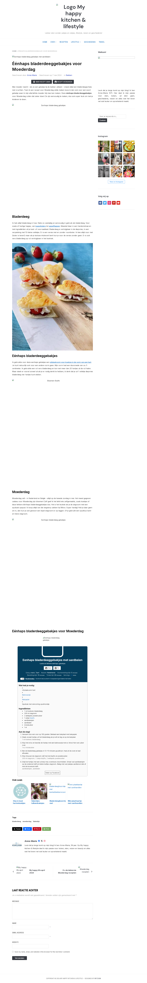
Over (52, 42)
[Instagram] (44, 841)
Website (15, 942)
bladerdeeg (16, 821)
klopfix (32, 718)
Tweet (18, 829)
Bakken (69, 75)
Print (49, 668)
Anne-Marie (32, 75)
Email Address (18, 933)
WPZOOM (97, 978)
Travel (102, 42)
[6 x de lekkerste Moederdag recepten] (84, 871)
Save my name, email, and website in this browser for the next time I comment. (42, 952)
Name (14, 923)
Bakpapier (25, 699)
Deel (28, 829)
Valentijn (36, 821)
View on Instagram (116, 182)
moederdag (27, 821)
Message (15, 901)
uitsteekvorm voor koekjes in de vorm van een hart (70, 362)
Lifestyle (75, 42)
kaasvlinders (41, 226)
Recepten (64, 42)
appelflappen (54, 226)
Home (45, 42)
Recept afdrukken (64, 82)
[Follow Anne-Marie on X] (42, 841)
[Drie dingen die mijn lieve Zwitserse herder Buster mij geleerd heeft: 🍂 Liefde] (116, 159)
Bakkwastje (26, 695)
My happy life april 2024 (37, 871)
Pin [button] (58, 668)
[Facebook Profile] (39, 841)
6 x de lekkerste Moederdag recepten (67, 871)
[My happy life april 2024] (22, 871)
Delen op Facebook (53, 773)
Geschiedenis (90, 42)
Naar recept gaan (42, 82)
